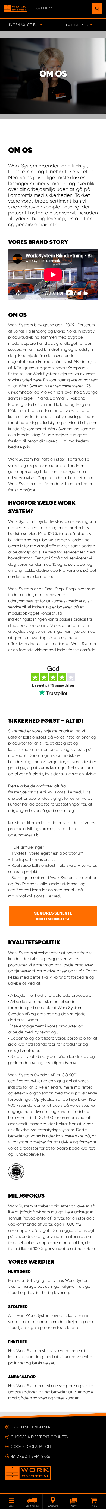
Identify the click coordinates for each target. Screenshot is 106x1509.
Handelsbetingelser (31, 1427)
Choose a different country (39, 1437)
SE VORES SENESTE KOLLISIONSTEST (53, 916)
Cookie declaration (31, 1446)
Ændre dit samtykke (30, 1456)
